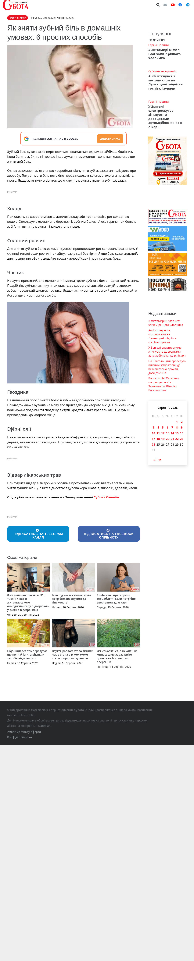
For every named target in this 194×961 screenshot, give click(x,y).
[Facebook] (180, 4)
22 (177, 439)
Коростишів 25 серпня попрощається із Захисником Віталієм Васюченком (163, 384)
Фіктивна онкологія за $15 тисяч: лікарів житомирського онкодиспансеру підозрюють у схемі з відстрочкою (28, 602)
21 (172, 439)
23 (181, 439)
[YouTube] (172, 4)
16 (181, 433)
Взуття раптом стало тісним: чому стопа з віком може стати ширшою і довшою (72, 654)
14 (172, 433)
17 (153, 439)
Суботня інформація (162, 71)
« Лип (157, 460)
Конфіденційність (19, 737)
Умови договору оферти (24, 732)
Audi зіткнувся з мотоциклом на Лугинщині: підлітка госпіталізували (165, 82)
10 (153, 433)
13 (167, 433)
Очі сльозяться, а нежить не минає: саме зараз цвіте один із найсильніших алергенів (117, 656)
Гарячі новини (158, 45)
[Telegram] (187, 4)
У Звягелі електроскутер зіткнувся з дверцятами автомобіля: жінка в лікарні (165, 116)
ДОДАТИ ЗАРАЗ (110, 139)
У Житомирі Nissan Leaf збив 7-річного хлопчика (164, 54)
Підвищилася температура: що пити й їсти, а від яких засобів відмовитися (27, 654)
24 (153, 444)
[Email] (165, 4)
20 (167, 439)
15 (177, 433)
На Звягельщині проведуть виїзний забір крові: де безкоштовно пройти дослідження (167, 367)
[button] (158, 4)
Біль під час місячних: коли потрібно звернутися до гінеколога (71, 598)
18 (158, 439)
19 (163, 439)
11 (158, 433)
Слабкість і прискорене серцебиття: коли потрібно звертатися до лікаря (116, 598)
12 (163, 433)
